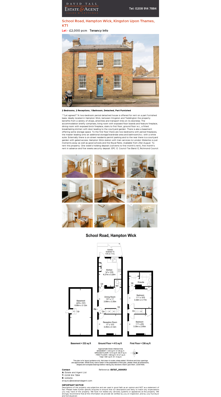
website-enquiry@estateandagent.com (77, 379)
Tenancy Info (99, 30)
